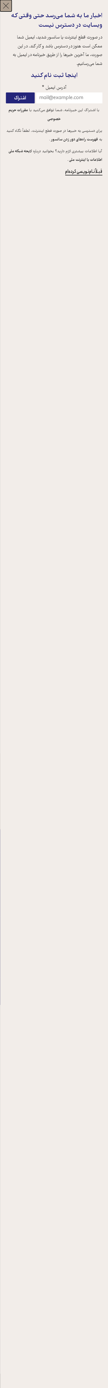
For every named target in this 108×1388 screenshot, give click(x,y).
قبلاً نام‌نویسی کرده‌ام (83, 171)
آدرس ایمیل (54, 88)
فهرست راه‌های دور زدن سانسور (74, 139)
